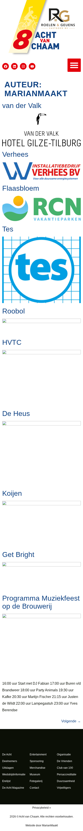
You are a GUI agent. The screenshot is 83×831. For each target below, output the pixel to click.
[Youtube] (32, 66)
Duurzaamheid (66, 781)
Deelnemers (9, 761)
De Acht (7, 754)
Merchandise (37, 767)
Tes (7, 229)
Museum (35, 774)
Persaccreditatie (66, 774)
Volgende (71, 721)
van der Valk (21, 106)
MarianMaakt (50, 825)
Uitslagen (8, 767)
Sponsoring (37, 761)
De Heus (16, 413)
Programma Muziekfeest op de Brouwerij (41, 602)
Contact (34, 787)
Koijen (12, 493)
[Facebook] (5, 66)
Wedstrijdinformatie (13, 774)
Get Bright (18, 555)
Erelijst (6, 781)
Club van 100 (65, 767)
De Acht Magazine (13, 787)
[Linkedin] (14, 66)
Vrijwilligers (64, 787)
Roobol (13, 311)
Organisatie (64, 754)
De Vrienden (64, 761)
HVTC (11, 342)
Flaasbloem (20, 188)
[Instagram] (23, 66)
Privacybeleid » (41, 807)
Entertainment (38, 754)
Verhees (15, 154)
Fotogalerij (36, 781)
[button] (74, 65)
